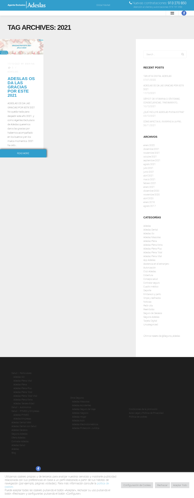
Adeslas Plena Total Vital (25, 396)
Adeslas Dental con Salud (24, 426)
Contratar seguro (151, 283)
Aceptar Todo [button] (180, 485)
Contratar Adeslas (20, 441)
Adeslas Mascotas (152, 237)
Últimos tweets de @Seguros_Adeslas (161, 336)
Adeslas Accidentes (81, 405)
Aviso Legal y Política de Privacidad (146, 413)
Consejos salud (150, 279)
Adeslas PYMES (21, 415)
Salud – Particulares (21, 373)
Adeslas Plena (150, 241)
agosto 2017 (149, 206)
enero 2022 (149, 145)
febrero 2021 (149, 183)
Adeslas (13, 72)
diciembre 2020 (151, 191)
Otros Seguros (77, 398)
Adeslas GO (18, 377)
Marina (30, 64)
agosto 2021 (149, 164)
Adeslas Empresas (22, 418)
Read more (23, 153)
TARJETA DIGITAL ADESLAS (157, 76)
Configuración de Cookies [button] (137, 485)
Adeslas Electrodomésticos (85, 424)
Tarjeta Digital (150, 320)
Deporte (147, 290)
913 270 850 (177, 3)
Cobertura (148, 275)
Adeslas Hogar (79, 416)
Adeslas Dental (150, 229)
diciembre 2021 (151, 149)
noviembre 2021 (151, 153)
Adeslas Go (148, 233)
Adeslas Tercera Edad (23, 403)
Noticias (147, 302)
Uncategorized (150, 324)
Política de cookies (138, 416)
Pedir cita (148, 305)
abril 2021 (148, 175)
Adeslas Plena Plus (152, 248)
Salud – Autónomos (21, 407)
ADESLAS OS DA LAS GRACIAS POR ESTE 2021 (21, 87)
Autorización (149, 267)
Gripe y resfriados (152, 298)
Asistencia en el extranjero (156, 264)
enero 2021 (149, 187)
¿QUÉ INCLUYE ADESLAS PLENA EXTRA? (163, 112)
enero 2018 (149, 202)
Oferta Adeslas (18, 437)
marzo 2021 (149, 179)
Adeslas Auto (78, 420)
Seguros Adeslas (151, 317)
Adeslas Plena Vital (152, 256)
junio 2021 (148, 172)
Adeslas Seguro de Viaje (83, 409)
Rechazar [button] (162, 485)
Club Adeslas (149, 271)
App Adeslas (149, 260)
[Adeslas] (26, 13)
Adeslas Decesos (19, 430)
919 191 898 (175, 7)
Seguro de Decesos (152, 313)
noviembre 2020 (151, 194)
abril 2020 (148, 198)
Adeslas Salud (18, 445)
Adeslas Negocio (80, 413)
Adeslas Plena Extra (153, 245)
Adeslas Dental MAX (21, 422)
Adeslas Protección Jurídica (85, 428)
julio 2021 (148, 168)
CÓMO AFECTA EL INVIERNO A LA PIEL (162, 121)
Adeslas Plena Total (152, 252)
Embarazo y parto (152, 294)
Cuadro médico (150, 286)
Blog (14, 453)
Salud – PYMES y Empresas (25, 411)
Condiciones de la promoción (143, 409)
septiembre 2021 (151, 160)
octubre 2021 (150, 156)
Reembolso (148, 309)
